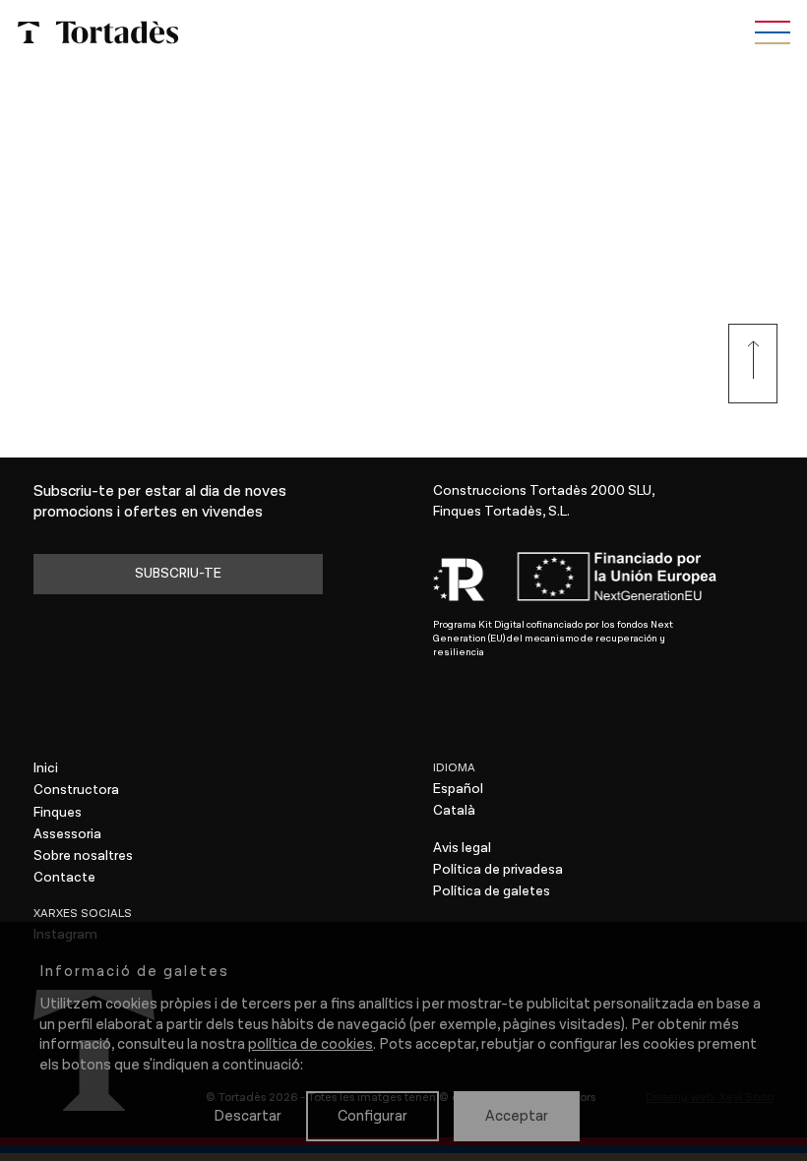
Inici (45, 768)
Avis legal (462, 848)
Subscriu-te (178, 573)
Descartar (247, 1116)
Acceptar (516, 1116)
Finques (57, 813)
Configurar (372, 1116)
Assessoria (67, 834)
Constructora (76, 790)
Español (458, 789)
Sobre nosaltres (83, 856)
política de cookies (310, 1044)
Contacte (64, 877)
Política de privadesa (498, 870)
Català (454, 811)
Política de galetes (491, 891)
